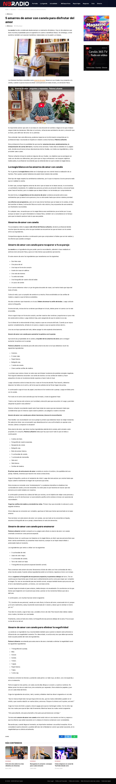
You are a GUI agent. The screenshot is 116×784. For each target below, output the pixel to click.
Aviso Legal (50, 781)
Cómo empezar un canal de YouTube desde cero (64, 765)
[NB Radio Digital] (16, 3)
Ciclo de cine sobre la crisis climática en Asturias (14, 765)
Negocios (86, 3)
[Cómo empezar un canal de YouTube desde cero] (66, 752)
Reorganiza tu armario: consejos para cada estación (41, 765)
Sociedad (8, 761)
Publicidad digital (106, 781)
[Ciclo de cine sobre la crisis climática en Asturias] (16, 752)
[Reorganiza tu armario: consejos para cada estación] (41, 752)
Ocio (93, 3)
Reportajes (76, 3)
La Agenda (43, 3)
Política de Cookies (74, 781)
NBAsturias (9, 14)
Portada (35, 3)
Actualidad (53, 3)
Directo (99, 3)
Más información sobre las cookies (90, 781)
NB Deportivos (65, 3)
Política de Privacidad (61, 781)
